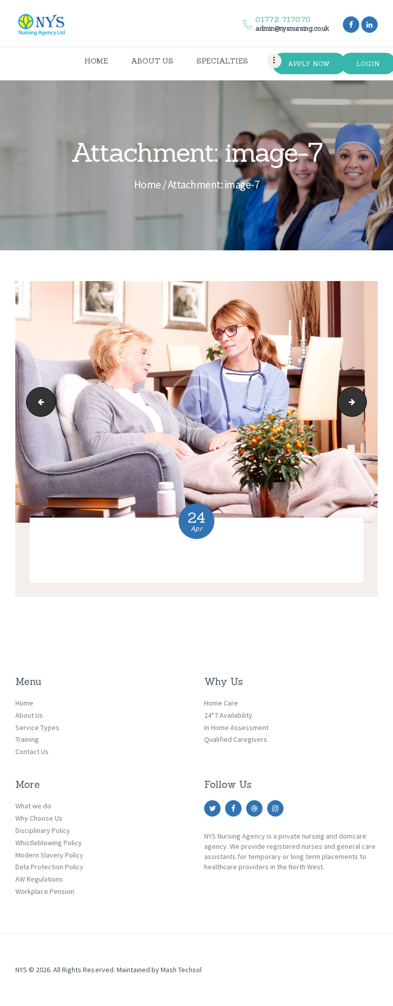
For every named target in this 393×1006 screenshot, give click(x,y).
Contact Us (32, 751)
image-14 (363, 401)
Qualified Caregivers (235, 739)
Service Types (37, 727)
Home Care (221, 703)
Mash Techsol (181, 969)
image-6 (37, 401)
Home (147, 184)
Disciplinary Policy (42, 830)
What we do (33, 805)
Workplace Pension (44, 891)
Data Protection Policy (49, 866)
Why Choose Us (38, 818)
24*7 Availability (228, 715)
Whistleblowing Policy (48, 842)
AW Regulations (39, 879)
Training (27, 739)
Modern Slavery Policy (49, 855)
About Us (29, 715)
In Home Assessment (236, 727)
